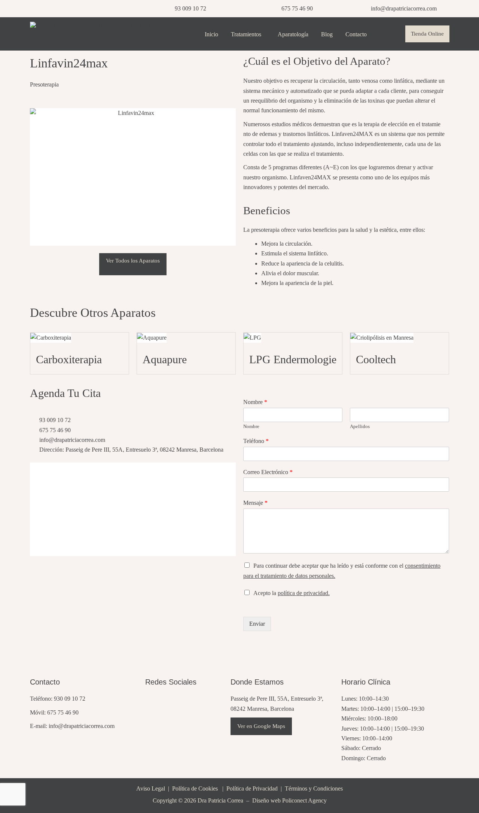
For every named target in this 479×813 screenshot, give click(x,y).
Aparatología (293, 34)
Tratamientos (246, 34)
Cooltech (376, 359)
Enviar (257, 624)
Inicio (211, 34)
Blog (327, 34)
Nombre (255, 402)
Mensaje (255, 503)
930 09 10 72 (69, 698)
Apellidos (360, 426)
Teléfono (256, 441)
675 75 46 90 (63, 712)
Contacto (356, 34)
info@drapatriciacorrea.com (82, 726)
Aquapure (165, 359)
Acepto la (291, 593)
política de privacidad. (304, 593)
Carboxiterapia (69, 359)
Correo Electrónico (268, 472)
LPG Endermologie (292, 359)
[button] (248, 34)
